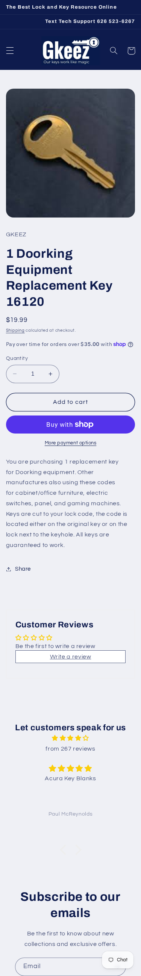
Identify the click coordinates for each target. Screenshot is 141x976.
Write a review (70, 657)
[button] (9, 50)
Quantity (17, 358)
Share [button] (23, 569)
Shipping (15, 330)
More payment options (71, 443)
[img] (70, 738)
